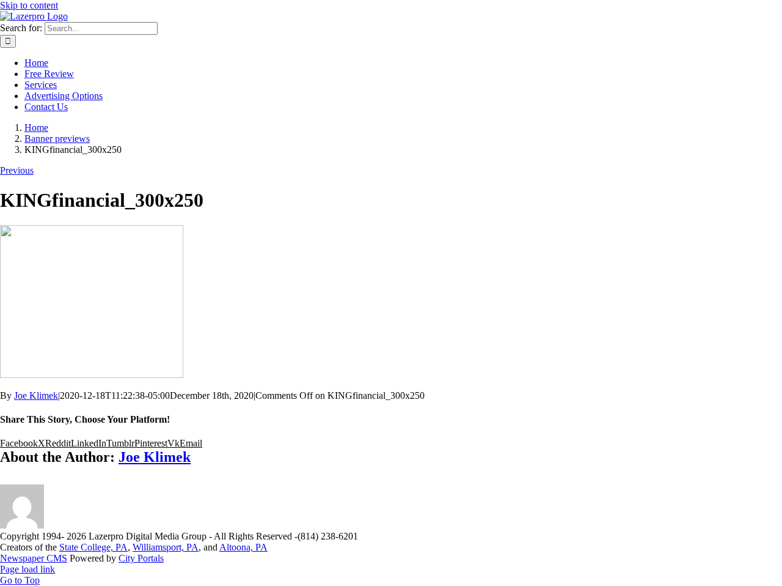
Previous (17, 170)
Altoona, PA (243, 547)
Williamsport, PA (166, 547)
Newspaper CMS (33, 558)
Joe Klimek (36, 395)
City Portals (141, 558)
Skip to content (29, 5)
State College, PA (93, 547)
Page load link (27, 569)
